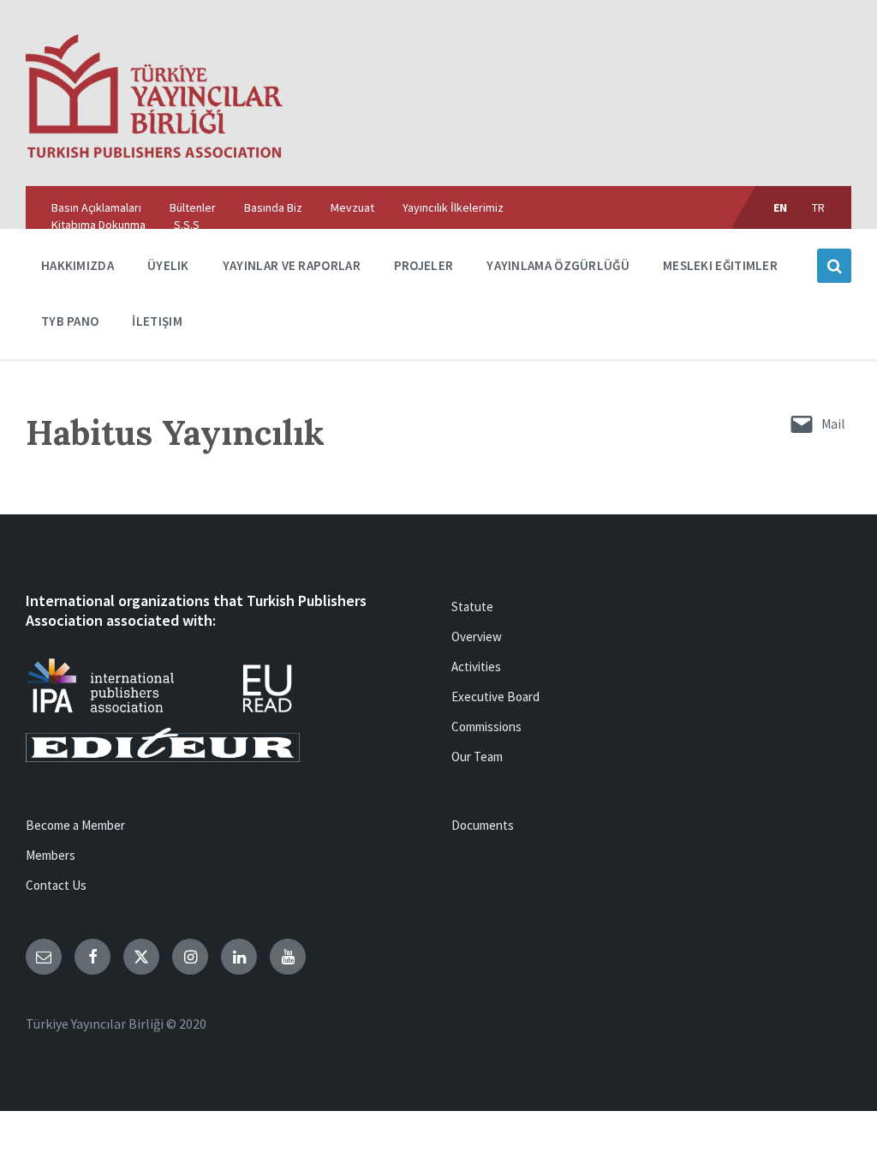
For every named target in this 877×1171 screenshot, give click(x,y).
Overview (476, 636)
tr (819, 207)
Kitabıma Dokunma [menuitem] (98, 224)
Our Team (477, 756)
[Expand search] (834, 266)
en (780, 207)
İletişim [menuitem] (157, 321)
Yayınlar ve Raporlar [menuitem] (292, 265)
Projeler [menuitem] (423, 265)
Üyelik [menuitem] (168, 265)
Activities (476, 666)
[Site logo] (154, 152)
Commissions (486, 726)
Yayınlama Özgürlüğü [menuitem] (557, 265)
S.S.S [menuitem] (187, 224)
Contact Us (56, 885)
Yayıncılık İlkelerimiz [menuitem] (453, 207)
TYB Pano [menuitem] (69, 321)
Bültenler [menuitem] (193, 207)
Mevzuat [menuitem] (352, 207)
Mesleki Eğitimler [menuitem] (720, 265)
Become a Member (75, 825)
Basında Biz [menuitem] (273, 207)
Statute (472, 606)
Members (50, 855)
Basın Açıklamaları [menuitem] (96, 207)
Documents (482, 825)
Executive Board (495, 696)
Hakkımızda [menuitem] (77, 265)
